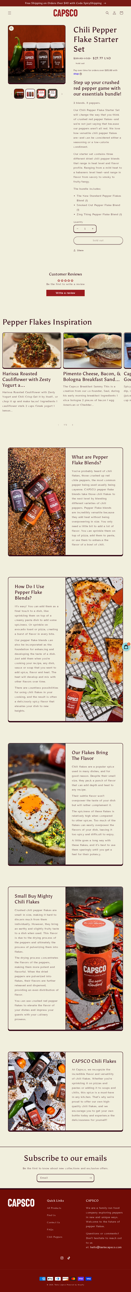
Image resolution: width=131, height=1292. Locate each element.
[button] (9, 12)
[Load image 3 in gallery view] (41, 94)
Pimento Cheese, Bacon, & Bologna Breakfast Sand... (91, 376)
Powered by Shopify (75, 1285)
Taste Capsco (60, 1285)
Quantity (78, 222)
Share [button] (80, 250)
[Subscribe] (90, 1178)
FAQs (50, 1229)
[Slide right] (62, 93)
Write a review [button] (65, 292)
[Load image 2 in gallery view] (30, 94)
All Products (54, 1208)
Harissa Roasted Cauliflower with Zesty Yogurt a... (26, 379)
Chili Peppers (54, 1237)
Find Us (51, 1215)
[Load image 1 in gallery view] (19, 94)
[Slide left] (11, 93)
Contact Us (53, 1222)
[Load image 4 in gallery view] (52, 94)
